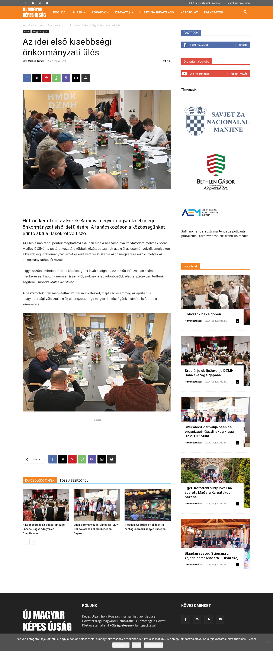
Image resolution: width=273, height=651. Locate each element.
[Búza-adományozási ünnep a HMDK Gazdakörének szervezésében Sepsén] (97, 505)
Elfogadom (121, 645)
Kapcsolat (189, 12)
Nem (137, 645)
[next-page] (32, 541)
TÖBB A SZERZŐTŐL (74, 480)
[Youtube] (47, 3)
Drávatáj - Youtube (196, 61)
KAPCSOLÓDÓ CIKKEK (39, 480)
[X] (36, 78)
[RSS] (40, 3)
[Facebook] (26, 3)
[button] (245, 13)
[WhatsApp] (56, 78)
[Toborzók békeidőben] (215, 300)
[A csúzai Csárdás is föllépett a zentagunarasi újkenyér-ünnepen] (148, 505)
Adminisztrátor (193, 320)
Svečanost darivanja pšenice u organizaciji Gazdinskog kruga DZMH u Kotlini (210, 431)
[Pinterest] (46, 78)
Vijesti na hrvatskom (239, 2)
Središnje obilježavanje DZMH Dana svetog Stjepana (209, 372)
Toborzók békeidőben (203, 314)
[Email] (76, 78)
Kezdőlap (28, 25)
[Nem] (268, 642)
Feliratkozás (239, 73)
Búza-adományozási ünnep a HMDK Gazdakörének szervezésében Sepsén (96, 529)
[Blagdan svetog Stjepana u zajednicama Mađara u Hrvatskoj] (215, 544)
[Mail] (33, 3)
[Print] (85, 78)
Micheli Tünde (36, 60)
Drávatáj (122, 12)
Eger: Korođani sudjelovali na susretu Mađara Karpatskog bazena (208, 492)
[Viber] (66, 78)
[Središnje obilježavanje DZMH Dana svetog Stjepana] (215, 361)
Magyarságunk (57, 25)
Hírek (77, 12)
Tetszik (243, 44)
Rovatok (99, 12)
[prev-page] (25, 541)
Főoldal (60, 12)
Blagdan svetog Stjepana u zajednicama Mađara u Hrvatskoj (211, 555)
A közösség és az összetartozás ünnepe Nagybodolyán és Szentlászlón (44, 529)
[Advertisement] (97, 201)
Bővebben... (153, 645)
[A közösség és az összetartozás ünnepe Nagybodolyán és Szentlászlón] (46, 505)
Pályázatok (213, 12)
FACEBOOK (191, 33)
